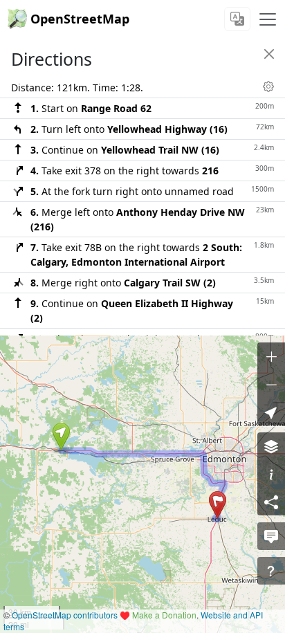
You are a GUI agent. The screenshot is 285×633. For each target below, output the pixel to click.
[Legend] (271, 474)
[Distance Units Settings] (268, 86)
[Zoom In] (271, 356)
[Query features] (271, 571)
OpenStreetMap (79, 18)
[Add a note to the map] (271, 536)
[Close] (269, 54)
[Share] (271, 501)
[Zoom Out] (271, 384)
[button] (61, 436)
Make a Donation (164, 615)
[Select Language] (237, 19)
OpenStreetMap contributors (65, 615)
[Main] (267, 19)
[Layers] (271, 446)
